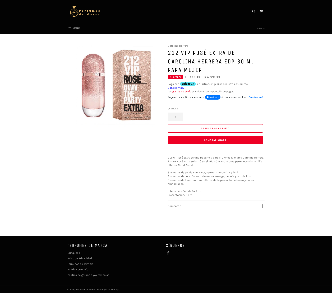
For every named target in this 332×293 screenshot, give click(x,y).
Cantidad (173, 109)
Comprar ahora (215, 140)
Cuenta (261, 28)
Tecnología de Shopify (107, 289)
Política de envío (77, 269)
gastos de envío (181, 91)
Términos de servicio (80, 264)
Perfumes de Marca (85, 289)
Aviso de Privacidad (79, 258)
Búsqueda (73, 252)
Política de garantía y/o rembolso (88, 275)
